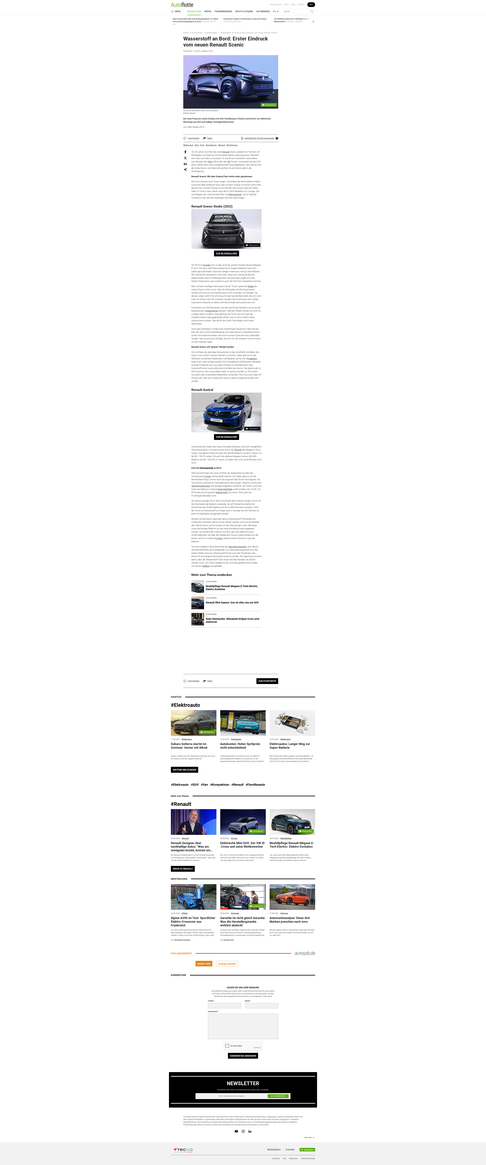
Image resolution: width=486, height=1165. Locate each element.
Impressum (276, 1158)
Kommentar (212, 1012)
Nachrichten (194, 11)
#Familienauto (255, 784)
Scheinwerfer (211, 311)
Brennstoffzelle (225, 489)
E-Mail (210, 1001)
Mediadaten (274, 1149)
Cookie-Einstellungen (308, 1158)
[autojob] (305, 953)
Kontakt (290, 1149)
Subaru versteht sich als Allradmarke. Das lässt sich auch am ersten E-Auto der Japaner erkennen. (193, 757)
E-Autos (219, 538)
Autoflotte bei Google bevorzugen (259, 138)
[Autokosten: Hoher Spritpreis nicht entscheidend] (243, 723)
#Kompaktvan (219, 784)
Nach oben (308, 1137)
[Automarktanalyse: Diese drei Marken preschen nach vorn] (292, 897)
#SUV (194, 784)
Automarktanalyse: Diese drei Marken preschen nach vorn (290, 919)
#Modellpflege (285, 838)
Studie (251, 286)
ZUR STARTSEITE (267, 681)
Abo (311, 5)
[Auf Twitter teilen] (185, 158)
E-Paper (300, 5)
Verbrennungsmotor (200, 486)
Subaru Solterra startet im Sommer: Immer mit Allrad (189, 745)
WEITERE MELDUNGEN (184, 769)
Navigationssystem (238, 546)
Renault (225, 152)
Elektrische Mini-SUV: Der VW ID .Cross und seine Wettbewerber (242, 845)
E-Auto (207, 476)
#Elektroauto (185, 705)
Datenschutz (293, 1158)
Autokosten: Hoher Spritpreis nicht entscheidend (240, 745)
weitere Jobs (204, 963)
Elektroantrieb (234, 194)
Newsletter (275, 5)
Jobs (293, 5)
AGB (284, 1158)
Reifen (208, 11)
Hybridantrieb (206, 468)
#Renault (237, 784)
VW (228, 161)
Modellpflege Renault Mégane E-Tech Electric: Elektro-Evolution (292, 845)
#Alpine (185, 913)
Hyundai (206, 265)
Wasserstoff (222, 492)
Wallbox (206, 566)
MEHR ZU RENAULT (183, 868)
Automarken (263, 11)
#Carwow (284, 913)
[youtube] (236, 1131)
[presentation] (313, 21)
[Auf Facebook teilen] (185, 152)
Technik (237, 450)
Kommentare (193, 138)
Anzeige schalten (227, 963)
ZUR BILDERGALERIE (226, 253)
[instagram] (243, 1131)
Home (186, 33)
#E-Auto (234, 838)
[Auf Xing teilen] (185, 169)
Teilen (209, 138)
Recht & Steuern (244, 11)
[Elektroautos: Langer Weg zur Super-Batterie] (292, 723)
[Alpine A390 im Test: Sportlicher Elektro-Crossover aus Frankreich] (193, 897)
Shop (286, 5)
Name (247, 1001)
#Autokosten (236, 739)
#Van (204, 784)
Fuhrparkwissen (223, 11)
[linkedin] (249, 1131)
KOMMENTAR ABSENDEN (243, 1055)
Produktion (252, 358)
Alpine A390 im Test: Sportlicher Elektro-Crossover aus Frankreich (193, 921)
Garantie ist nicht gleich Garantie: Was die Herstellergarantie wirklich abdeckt (242, 921)
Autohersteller (211, 33)
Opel (210, 161)
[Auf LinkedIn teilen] (185, 164)
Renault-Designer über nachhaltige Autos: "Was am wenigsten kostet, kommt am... (192, 846)
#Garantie (235, 913)
